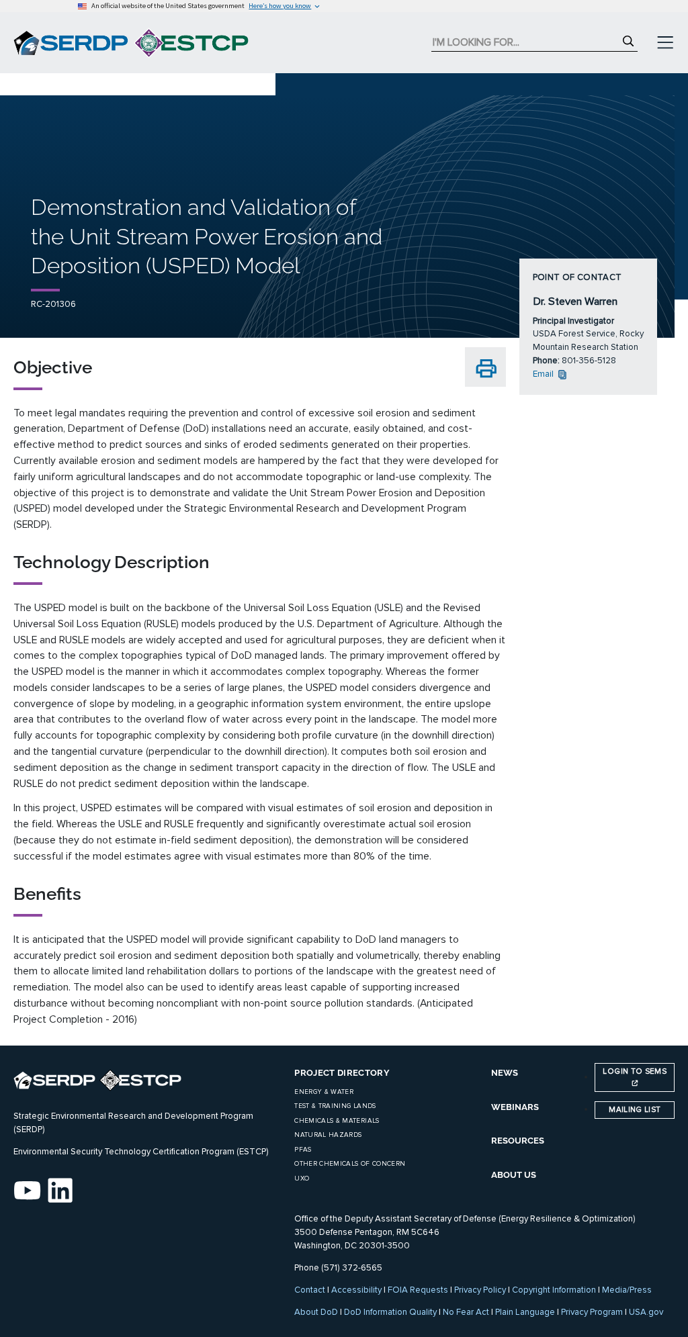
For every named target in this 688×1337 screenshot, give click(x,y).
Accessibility (356, 1290)
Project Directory (342, 1073)
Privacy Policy (480, 1290)
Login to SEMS (634, 1071)
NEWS (504, 1073)
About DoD (316, 1312)
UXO (301, 1178)
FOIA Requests (418, 1290)
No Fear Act (466, 1312)
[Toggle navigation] (665, 43)
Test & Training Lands (335, 1106)
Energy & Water (323, 1092)
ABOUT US (513, 1175)
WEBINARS (515, 1107)
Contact (309, 1290)
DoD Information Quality (390, 1312)
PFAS (302, 1150)
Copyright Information (554, 1290)
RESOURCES (517, 1141)
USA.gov (646, 1312)
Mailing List (634, 1109)
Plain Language (525, 1312)
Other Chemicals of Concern (349, 1164)
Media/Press (627, 1290)
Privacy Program (592, 1312)
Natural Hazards (327, 1135)
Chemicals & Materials (336, 1121)
